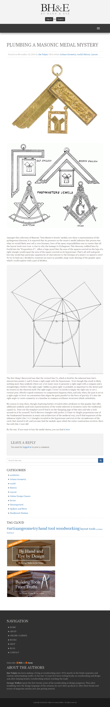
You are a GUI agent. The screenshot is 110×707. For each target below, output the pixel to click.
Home (13, 627)
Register (61, 19)
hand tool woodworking (59, 528)
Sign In (49, 19)
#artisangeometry (22, 528)
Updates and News (18, 508)
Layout (94, 54)
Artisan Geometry (68, 54)
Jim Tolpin (43, 54)
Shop (12, 644)
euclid (79, 54)
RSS (20, 662)
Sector (13, 500)
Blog (12, 648)
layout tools (87, 529)
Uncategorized (16, 504)
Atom (30, 662)
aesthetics (14, 475)
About (13, 631)
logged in (27, 447)
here (68, 429)
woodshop (99, 529)
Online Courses (18, 635)
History (86, 54)
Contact (14, 652)
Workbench (10, 533)
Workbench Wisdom (19, 513)
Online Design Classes (20, 496)
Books (13, 639)
